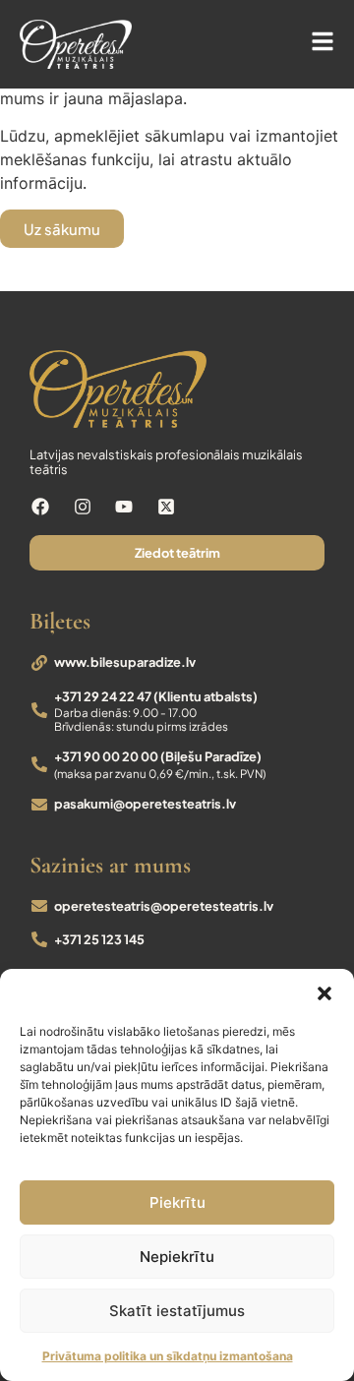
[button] (324, 993)
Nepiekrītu (177, 1256)
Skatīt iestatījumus (177, 1310)
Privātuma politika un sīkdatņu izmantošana (167, 1356)
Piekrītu (177, 1202)
